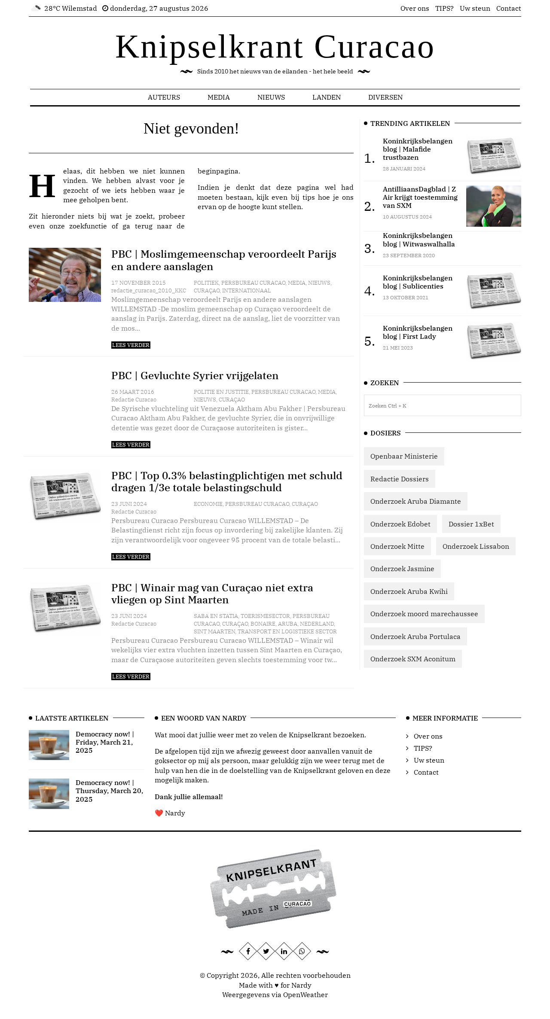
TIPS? (444, 8)
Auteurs (164, 97)
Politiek (206, 282)
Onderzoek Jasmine (402, 568)
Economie (208, 504)
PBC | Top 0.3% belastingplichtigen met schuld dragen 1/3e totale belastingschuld (226, 481)
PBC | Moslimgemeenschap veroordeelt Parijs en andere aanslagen (223, 260)
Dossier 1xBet (471, 524)
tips (308, 197)
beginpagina (218, 171)
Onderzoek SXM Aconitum (412, 658)
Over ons (414, 8)
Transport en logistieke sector (287, 631)
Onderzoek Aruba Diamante (415, 501)
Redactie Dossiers (399, 479)
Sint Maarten (214, 631)
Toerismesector (265, 616)
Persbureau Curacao (253, 282)
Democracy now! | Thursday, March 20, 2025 (109, 790)
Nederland (317, 623)
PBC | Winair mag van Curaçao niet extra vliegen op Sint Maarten (212, 594)
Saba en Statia (216, 616)
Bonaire (263, 623)
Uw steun (475, 8)
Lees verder (131, 345)
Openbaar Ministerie (404, 456)
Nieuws (271, 97)
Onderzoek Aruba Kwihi (409, 591)
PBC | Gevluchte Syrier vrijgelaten (195, 375)
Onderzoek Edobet (400, 524)
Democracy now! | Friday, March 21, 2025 (105, 742)
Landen (326, 97)
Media (219, 97)
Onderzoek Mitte (397, 546)
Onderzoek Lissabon (476, 546)
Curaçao (207, 290)
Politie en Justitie (221, 391)
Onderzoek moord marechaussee (424, 613)
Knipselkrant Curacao (275, 46)
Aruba (287, 623)
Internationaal (246, 290)
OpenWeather (305, 994)
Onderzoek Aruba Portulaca (415, 636)
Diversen (385, 97)
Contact (508, 8)
